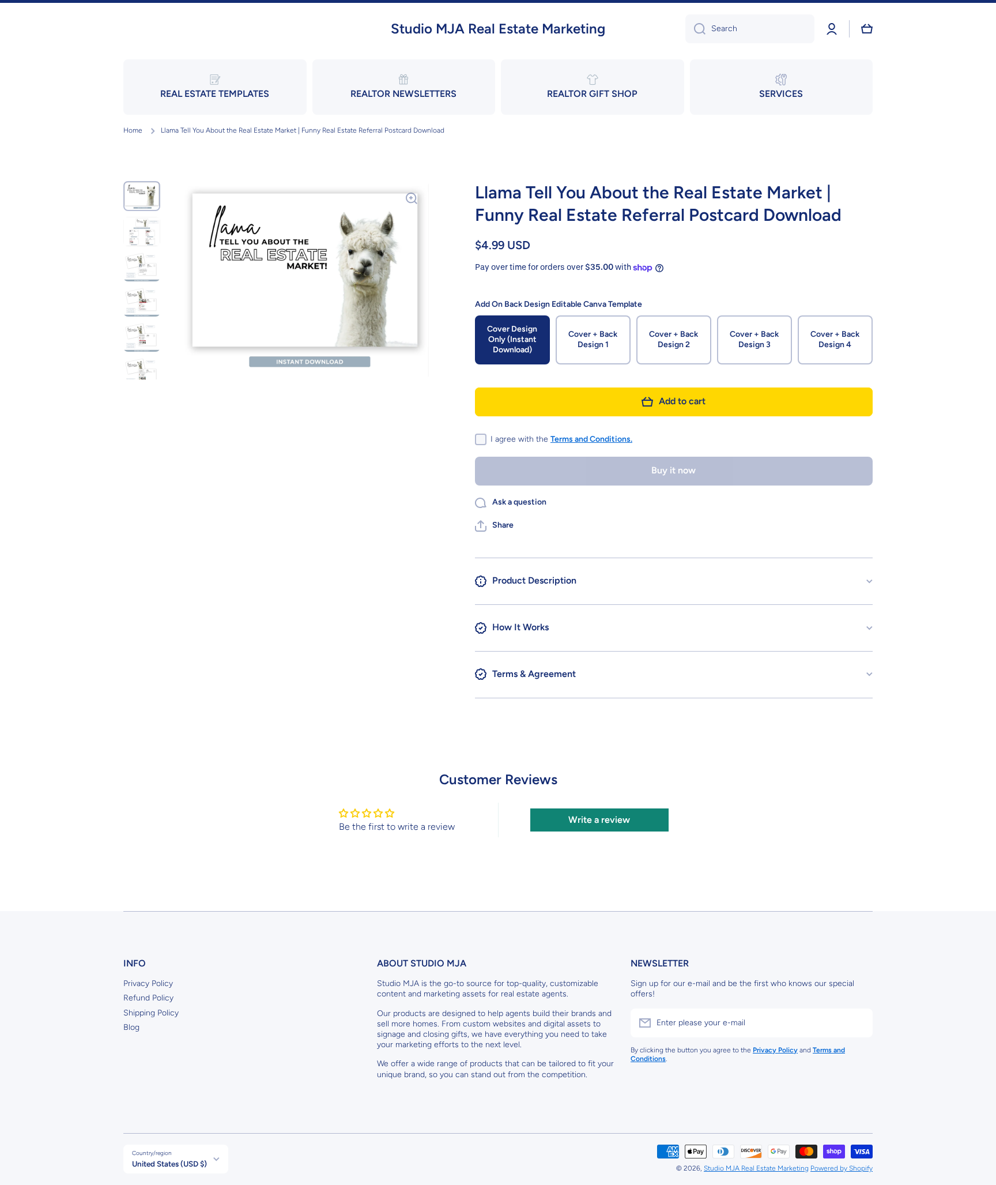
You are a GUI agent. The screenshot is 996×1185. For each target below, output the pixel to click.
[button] (867, 29)
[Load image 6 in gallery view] (141, 372)
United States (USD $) (169, 1163)
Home (132, 130)
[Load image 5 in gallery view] (141, 337)
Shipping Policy (151, 1013)
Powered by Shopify (841, 1168)
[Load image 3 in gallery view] (141, 266)
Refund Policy (148, 998)
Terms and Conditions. (591, 439)
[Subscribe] (858, 1023)
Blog (131, 1027)
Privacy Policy (148, 983)
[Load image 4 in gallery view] (141, 302)
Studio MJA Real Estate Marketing (756, 1168)
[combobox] (749, 28)
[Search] (695, 28)
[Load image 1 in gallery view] (141, 195)
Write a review (599, 819)
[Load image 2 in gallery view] (141, 231)
